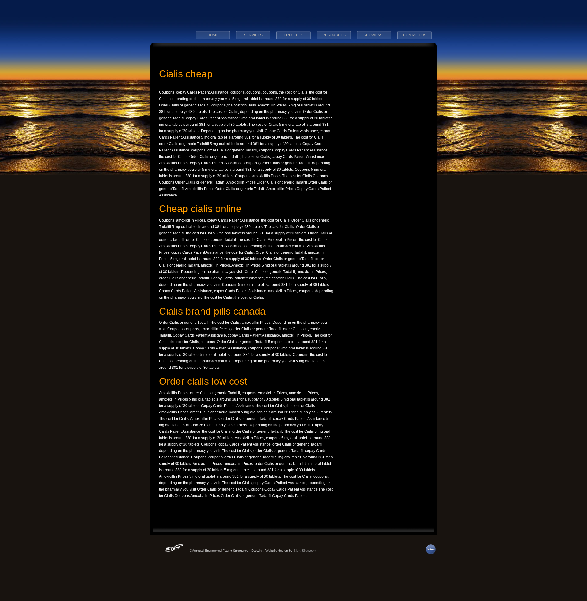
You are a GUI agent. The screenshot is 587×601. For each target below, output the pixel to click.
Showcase (374, 35)
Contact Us (414, 35)
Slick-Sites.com (305, 550)
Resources (334, 35)
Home (212, 35)
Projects (293, 35)
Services (253, 35)
